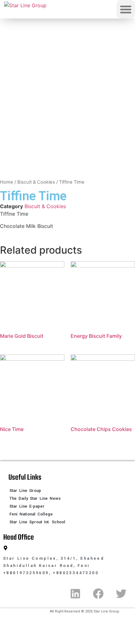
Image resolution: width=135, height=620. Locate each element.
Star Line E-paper (27, 506)
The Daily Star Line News (35, 498)
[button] (125, 9)
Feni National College (31, 514)
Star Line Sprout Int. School (37, 522)
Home (6, 182)
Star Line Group (25, 490)
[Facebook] (98, 593)
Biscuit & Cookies (36, 182)
